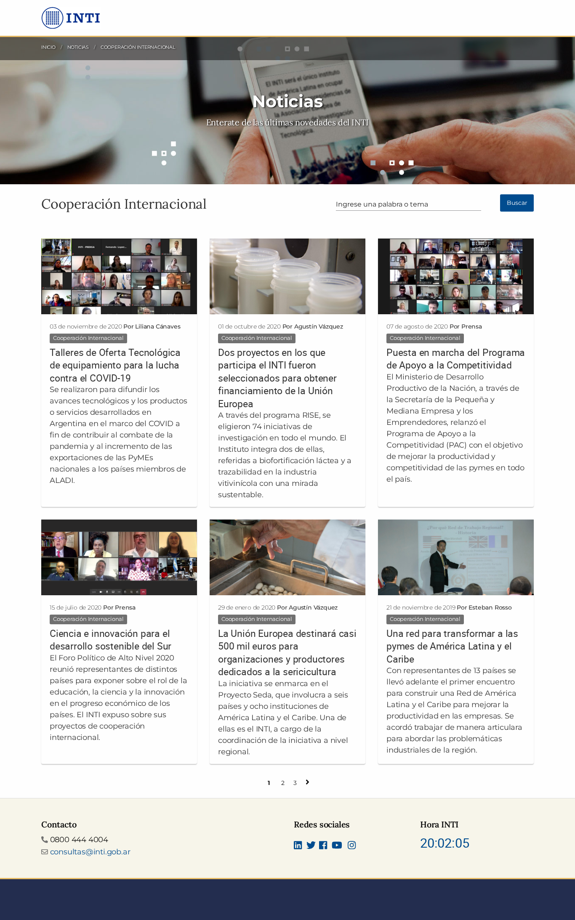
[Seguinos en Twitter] (311, 846)
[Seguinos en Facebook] (323, 846)
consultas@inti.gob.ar (90, 851)
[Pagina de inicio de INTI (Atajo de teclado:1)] (71, 17)
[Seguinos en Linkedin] (298, 846)
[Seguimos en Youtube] (337, 846)
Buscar (517, 203)
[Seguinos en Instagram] (352, 846)
